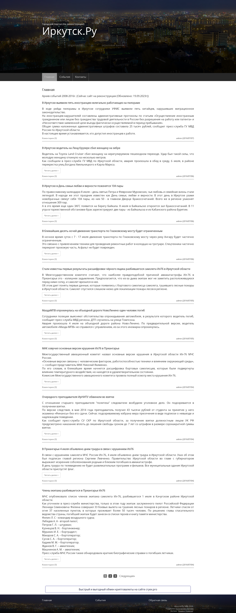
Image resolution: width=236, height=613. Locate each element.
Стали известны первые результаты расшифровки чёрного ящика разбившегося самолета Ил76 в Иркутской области (116, 269)
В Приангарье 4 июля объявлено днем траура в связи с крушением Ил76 (88, 449)
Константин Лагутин (184, 608)
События (64, 77)
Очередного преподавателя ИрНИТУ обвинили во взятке (78, 397)
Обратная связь (158, 600)
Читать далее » (51, 170)
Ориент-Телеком (185, 611)
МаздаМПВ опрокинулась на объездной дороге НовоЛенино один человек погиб (93, 310)
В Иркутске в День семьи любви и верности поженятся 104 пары (82, 186)
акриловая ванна (112, 45)
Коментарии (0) (49, 138)
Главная (49, 77)
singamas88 (75, 45)
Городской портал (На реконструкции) (69, 29)
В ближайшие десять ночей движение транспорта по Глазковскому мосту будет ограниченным (102, 231)
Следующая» (127, 576)
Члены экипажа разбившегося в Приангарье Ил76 (73, 490)
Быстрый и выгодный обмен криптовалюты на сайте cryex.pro (118, 589)
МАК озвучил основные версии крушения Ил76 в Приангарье (80, 348)
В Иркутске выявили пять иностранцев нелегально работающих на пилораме (91, 103)
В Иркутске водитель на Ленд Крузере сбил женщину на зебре (81, 148)
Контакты (80, 77)
